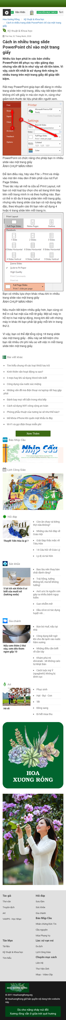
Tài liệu (6, 946)
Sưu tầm (40, 901)
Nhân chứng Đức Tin (46, 923)
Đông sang (42, 708)
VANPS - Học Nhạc (12, 918)
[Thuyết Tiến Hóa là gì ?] (16, 528)
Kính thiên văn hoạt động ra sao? (25, 371)
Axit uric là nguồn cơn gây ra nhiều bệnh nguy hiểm (46, 594)
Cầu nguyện (42, 929)
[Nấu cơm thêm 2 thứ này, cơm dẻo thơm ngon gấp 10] (16, 633)
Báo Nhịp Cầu (17, 440)
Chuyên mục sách (39, 12)
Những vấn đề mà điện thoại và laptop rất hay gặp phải (33, 391)
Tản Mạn (8, 940)
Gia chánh (15, 621)
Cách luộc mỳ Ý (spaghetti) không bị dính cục (44, 673)
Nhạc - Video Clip (44, 974)
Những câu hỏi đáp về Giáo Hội (46, 532)
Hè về (7, 708)
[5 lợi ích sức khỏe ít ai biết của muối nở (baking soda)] (16, 576)
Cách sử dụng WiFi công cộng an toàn (27, 405)
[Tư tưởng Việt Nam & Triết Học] (24, 12)
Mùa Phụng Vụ (43, 935)
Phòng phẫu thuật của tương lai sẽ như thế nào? (33, 412)
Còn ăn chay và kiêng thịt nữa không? (46, 523)
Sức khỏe (14, 564)
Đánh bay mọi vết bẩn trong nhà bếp (26, 399)
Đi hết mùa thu (44, 714)
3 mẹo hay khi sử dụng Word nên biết (27, 377)
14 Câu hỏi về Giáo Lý (48, 549)
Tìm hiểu (7, 957)
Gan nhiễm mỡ (44, 603)
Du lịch (39, 946)
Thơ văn (7, 901)
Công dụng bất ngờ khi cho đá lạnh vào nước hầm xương (46, 639)
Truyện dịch (8, 907)
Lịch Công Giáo (16, 469)
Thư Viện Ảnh (42, 968)
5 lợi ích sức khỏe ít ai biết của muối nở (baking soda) (15, 591)
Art (9, 684)
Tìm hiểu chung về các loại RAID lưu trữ (28, 365)
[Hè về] (16, 696)
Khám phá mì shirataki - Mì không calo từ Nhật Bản (46, 661)
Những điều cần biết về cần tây (45, 650)
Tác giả (7, 895)
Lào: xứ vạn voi (45, 940)
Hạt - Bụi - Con (44, 695)
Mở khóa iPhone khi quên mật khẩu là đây (30, 418)
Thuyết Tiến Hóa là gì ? (16, 540)
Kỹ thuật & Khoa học (20, 30)
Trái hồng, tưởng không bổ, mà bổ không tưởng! (46, 582)
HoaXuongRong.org (22, 994)
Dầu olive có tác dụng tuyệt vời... (46, 611)
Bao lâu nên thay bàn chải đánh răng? (46, 571)
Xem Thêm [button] (33, 433)
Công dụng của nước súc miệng (24, 384)
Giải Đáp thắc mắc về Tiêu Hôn (46, 542)
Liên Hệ (39, 962)
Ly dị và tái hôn (44, 556)
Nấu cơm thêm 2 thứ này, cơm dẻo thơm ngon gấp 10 (15, 648)
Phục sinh (41, 689)
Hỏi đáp (12, 516)
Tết (38, 701)
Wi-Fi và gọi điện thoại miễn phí (24, 424)
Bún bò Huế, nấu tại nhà (45, 628)
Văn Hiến (13, 12)
